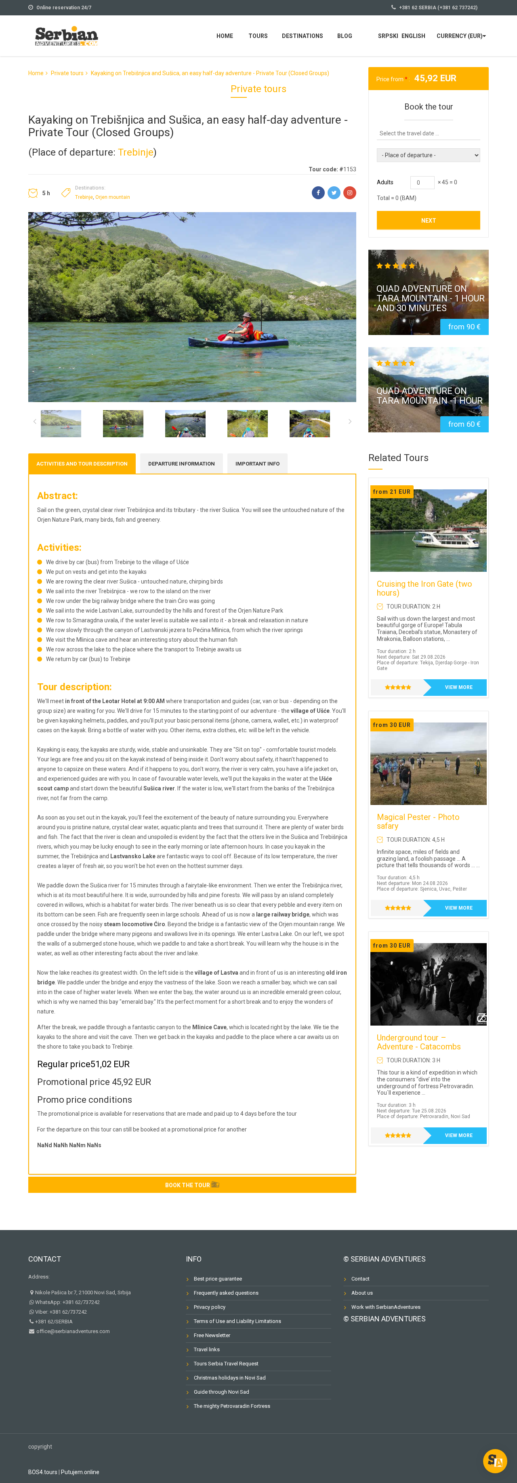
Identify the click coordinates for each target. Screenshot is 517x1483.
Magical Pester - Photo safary (418, 821)
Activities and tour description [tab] (82, 464)
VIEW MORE (459, 687)
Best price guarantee (218, 1279)
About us (362, 1293)
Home (224, 36)
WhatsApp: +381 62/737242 (67, 1302)
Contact (44, 1259)
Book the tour (187, 1185)
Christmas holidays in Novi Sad (230, 1378)
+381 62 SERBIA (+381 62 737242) (438, 8)
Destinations (302, 36)
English (413, 36)
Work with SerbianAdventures (385, 1307)
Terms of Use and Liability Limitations (237, 1321)
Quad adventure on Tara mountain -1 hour (429, 396)
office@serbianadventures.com (72, 1331)
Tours (258, 36)
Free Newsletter (212, 1335)
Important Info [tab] (257, 464)
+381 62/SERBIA (54, 1322)
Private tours (67, 73)
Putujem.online (80, 1472)
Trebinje (135, 152)
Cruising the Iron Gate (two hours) (424, 588)
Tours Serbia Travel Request (226, 1364)
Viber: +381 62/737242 (61, 1312)
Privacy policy (209, 1307)
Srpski (388, 36)
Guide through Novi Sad (221, 1392)
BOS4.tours (42, 1472)
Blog (344, 36)
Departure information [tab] (181, 464)
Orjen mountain (112, 197)
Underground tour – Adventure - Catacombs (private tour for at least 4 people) (422, 1051)
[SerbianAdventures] (66, 35)
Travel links (207, 1349)
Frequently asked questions (226, 1293)
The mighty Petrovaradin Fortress (232, 1406)
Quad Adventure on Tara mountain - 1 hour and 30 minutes (430, 298)
